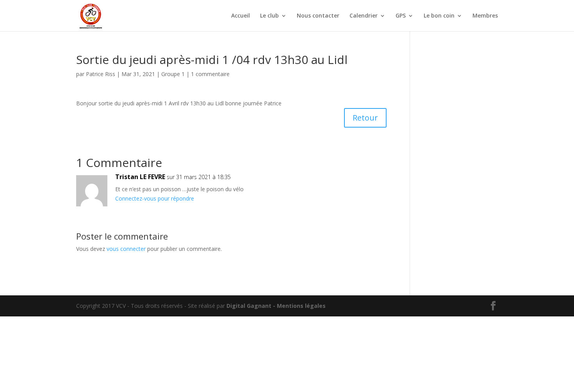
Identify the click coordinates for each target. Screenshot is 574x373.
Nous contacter (318, 16)
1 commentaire (210, 74)
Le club (269, 16)
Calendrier (363, 16)
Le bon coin (439, 16)
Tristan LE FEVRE (140, 176)
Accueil (240, 16)
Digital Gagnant (248, 305)
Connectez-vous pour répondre (154, 198)
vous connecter (126, 248)
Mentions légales (301, 305)
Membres (485, 16)
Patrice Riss (100, 74)
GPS (401, 16)
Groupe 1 (173, 74)
